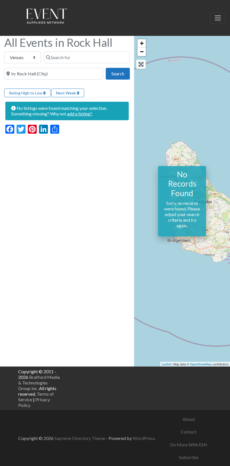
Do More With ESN (188, 444)
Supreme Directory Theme (80, 438)
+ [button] (142, 43)
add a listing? (79, 113)
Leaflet (166, 364)
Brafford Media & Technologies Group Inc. (39, 382)
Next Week (66, 93)
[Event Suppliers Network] (46, 17)
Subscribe (188, 457)
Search (120, 73)
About (189, 419)
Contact (189, 431)
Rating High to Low (26, 93)
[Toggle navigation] (218, 18)
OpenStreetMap (200, 364)
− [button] (142, 51)
